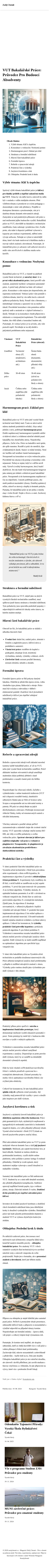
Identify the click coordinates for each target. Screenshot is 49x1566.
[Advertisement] (24, 35)
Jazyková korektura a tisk (21, 171)
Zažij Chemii (8, 5)
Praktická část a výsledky (21, 168)
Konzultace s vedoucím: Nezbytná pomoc (28, 148)
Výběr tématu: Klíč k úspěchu (23, 144)
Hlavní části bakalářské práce (23, 158)
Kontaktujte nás (28, 1379)
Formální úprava (18, 161)
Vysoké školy (41, 1389)
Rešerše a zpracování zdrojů (22, 164)
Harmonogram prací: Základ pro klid (26, 151)
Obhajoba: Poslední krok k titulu (24, 174)
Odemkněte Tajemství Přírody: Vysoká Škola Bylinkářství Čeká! (24, 1428)
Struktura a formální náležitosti (23, 154)
